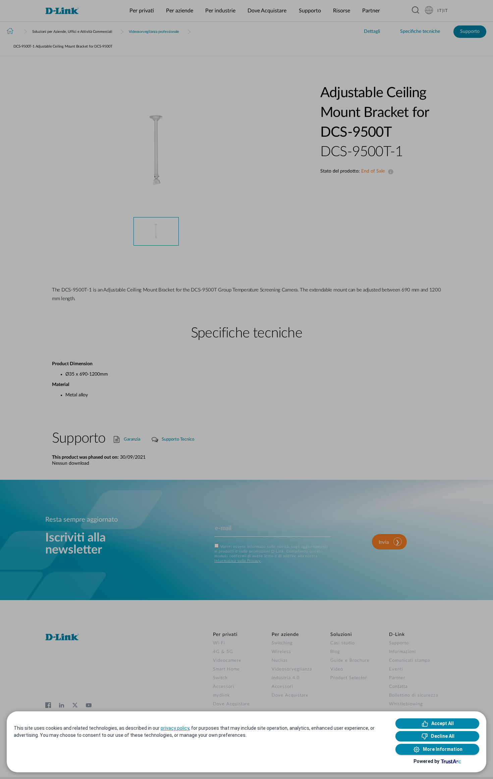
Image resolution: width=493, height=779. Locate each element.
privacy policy (175, 728)
